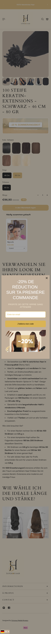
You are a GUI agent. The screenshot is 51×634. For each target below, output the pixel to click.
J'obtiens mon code (25, 324)
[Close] (47, 278)
